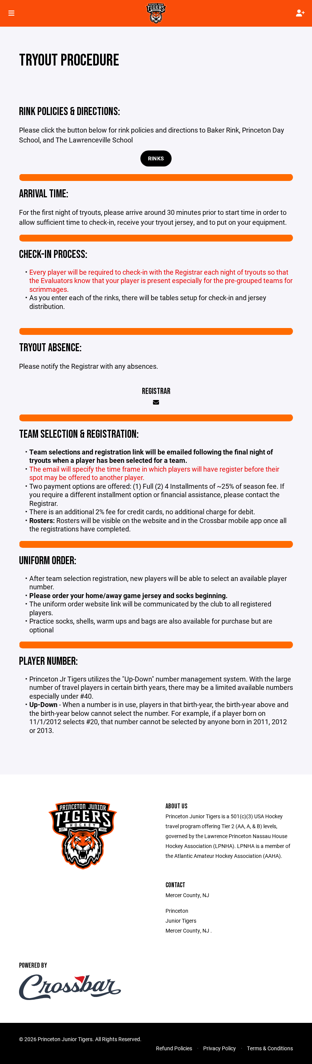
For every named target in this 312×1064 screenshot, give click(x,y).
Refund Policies (174, 1048)
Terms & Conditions (270, 1048)
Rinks (156, 158)
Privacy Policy (219, 1048)
